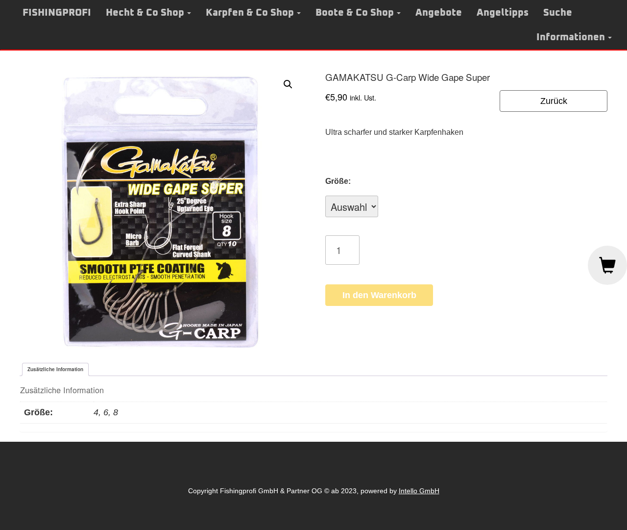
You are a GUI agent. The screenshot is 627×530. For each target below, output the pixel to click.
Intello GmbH (419, 491)
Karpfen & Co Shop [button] (250, 13)
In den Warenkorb (379, 295)
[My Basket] (607, 265)
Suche (557, 13)
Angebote (438, 13)
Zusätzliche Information (55, 369)
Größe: (338, 181)
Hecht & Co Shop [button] (145, 13)
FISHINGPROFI (57, 13)
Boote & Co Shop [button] (354, 13)
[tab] (55, 369)
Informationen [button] (570, 37)
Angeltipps (503, 13)
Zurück (553, 101)
